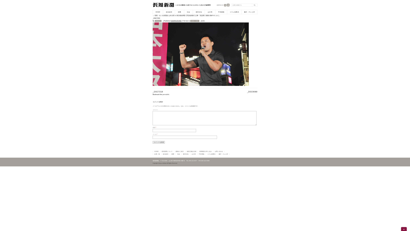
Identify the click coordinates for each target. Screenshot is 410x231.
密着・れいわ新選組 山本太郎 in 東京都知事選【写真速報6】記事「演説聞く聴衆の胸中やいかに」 (187, 15)
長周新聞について (167, 151)
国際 (179, 12)
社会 (188, 12)
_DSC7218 (158, 92)
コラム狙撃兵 (234, 12)
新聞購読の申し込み (205, 151)
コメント (155, 109)
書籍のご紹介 (180, 151)
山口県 (210, 12)
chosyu (158, 21)
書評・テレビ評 (249, 12)
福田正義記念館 (191, 151)
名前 (154, 127)
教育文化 (199, 12)
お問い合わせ (219, 151)
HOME (158, 12)
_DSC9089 (252, 92)
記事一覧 (157, 154)
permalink (166, 94)
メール (155, 134)
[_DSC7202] (201, 84)
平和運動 (221, 12)
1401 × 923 (194, 21)
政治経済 (169, 12)
